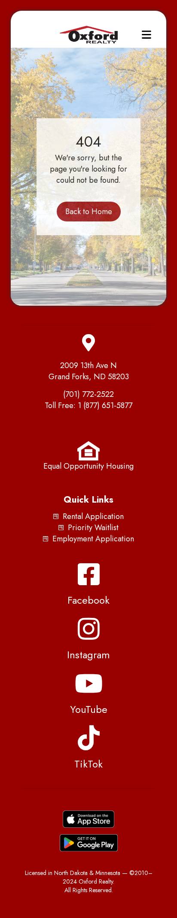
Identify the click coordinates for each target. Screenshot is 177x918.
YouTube (88, 709)
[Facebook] (88, 574)
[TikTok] (88, 737)
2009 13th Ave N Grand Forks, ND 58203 (89, 371)
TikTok (88, 763)
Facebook (88, 600)
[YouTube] (88, 683)
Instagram (88, 654)
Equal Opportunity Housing (88, 466)
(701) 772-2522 (88, 394)
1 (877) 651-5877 (105, 405)
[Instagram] (88, 628)
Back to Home (88, 211)
